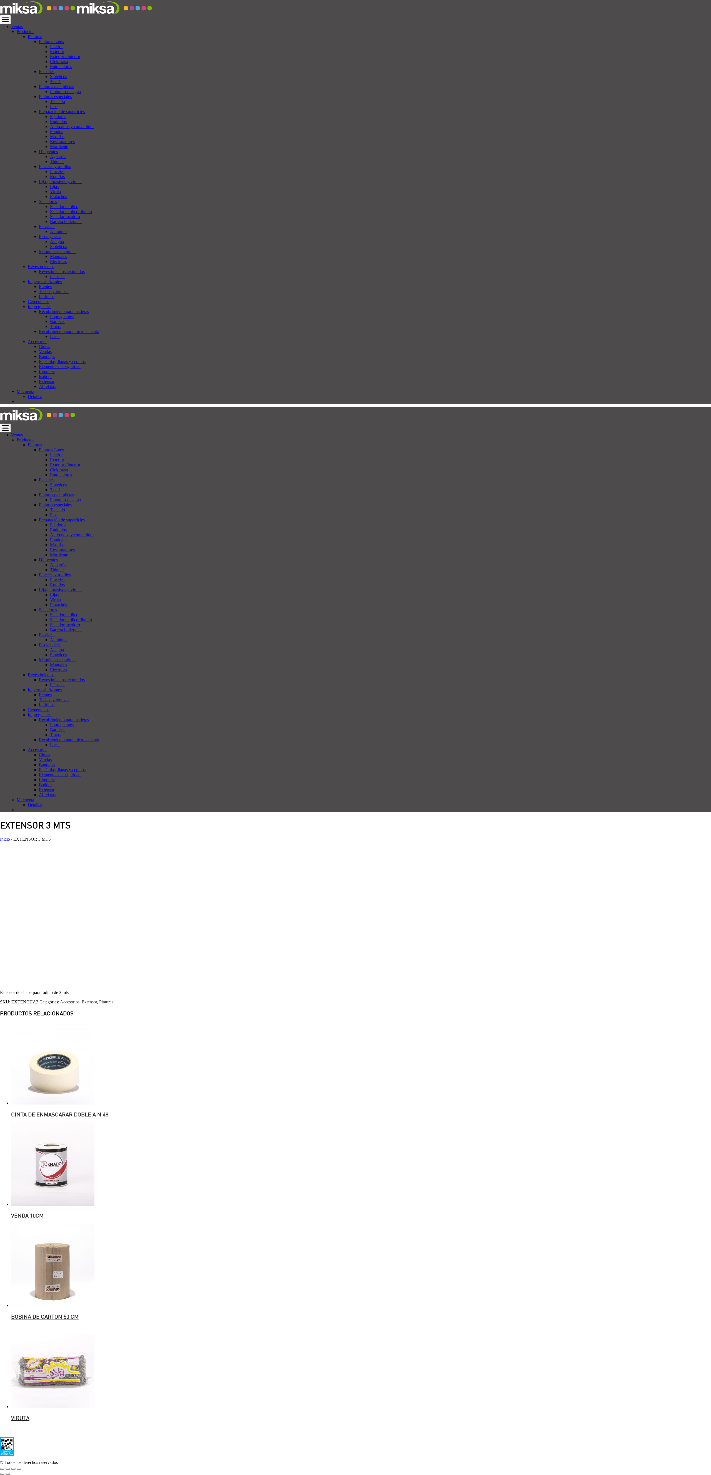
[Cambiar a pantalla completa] (13, 1469)
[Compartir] (8, 1469)
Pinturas (106, 1002)
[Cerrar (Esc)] (2, 1469)
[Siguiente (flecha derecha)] (8, 1474)
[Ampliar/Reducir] (19, 1469)
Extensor (89, 1002)
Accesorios (69, 1002)
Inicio (5, 839)
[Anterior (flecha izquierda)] (2, 1474)
